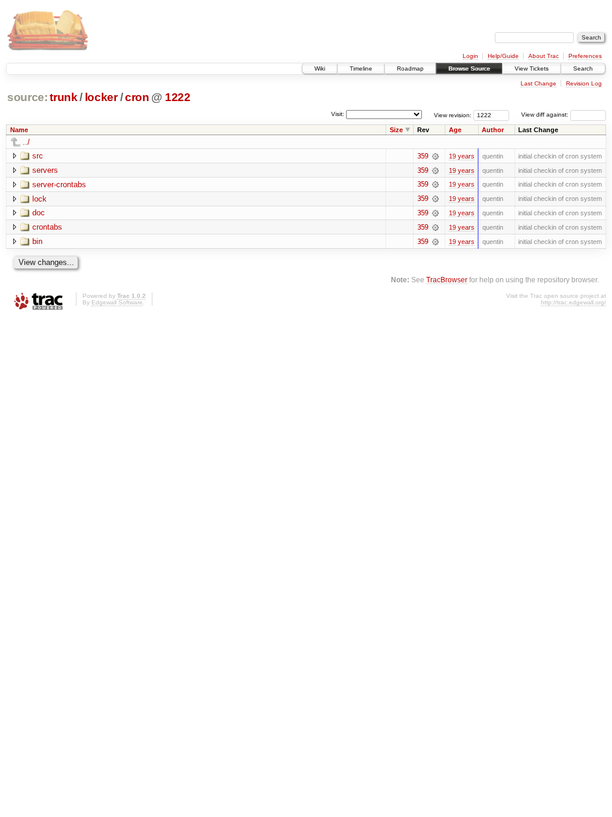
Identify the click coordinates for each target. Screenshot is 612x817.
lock (39, 198)
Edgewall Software (117, 302)
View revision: (453, 114)
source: (27, 97)
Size (396, 129)
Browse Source (469, 68)
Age (455, 129)
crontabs (47, 226)
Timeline (361, 68)
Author (493, 129)
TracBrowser (446, 279)
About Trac (543, 56)
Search (583, 68)
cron (137, 97)
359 (422, 156)
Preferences (585, 56)
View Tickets (532, 68)
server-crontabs (59, 184)
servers (45, 170)
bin (37, 241)
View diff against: (545, 114)
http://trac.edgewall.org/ (573, 302)
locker (101, 97)
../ (26, 142)
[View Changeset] (435, 156)
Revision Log (584, 83)
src (37, 155)
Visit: (337, 114)
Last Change (538, 83)
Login (470, 56)
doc (38, 212)
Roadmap (410, 68)
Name (19, 129)
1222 (178, 97)
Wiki (319, 68)
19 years (462, 156)
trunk (63, 97)
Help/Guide (503, 56)
